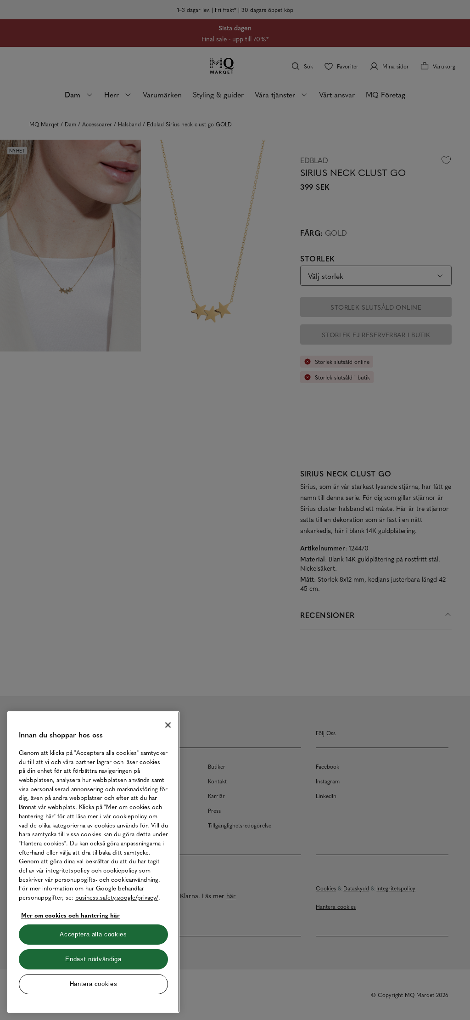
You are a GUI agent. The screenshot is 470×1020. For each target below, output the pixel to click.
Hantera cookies (94, 983)
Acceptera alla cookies (93, 934)
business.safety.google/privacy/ (116, 897)
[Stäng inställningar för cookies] (168, 725)
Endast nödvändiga (93, 959)
